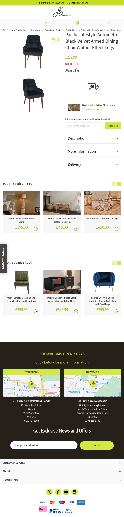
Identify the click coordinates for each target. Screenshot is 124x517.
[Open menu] (15, 23)
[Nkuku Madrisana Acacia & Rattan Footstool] (62, 203)
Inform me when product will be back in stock (87, 119)
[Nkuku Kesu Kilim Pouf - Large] (102, 203)
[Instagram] (74, 492)
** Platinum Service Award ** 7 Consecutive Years (62, 2)
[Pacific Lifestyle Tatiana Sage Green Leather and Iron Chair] (21, 282)
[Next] (119, 184)
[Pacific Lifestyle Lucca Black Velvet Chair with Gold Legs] (62, 282)
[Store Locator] (77, 23)
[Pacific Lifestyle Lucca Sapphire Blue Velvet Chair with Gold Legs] (102, 282)
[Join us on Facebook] (58, 492)
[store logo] (62, 12)
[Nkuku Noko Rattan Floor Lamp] (21, 203)
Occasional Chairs (53, 30)
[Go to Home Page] (4, 30)
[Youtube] (66, 492)
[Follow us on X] (49, 492)
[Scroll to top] (121, 495)
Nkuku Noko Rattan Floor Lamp (98, 105)
